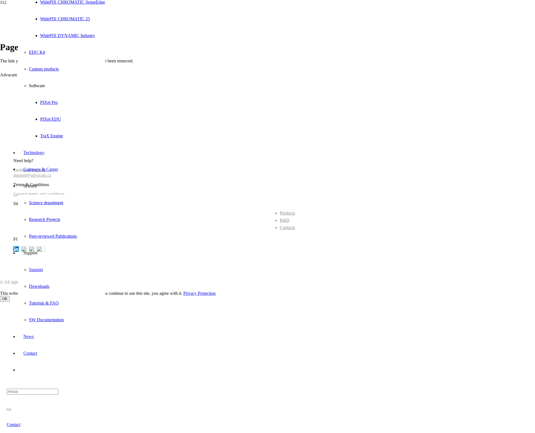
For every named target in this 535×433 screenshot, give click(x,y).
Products (287, 213)
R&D (285, 220)
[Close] (9, 409)
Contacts (287, 227)
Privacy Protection (199, 293)
